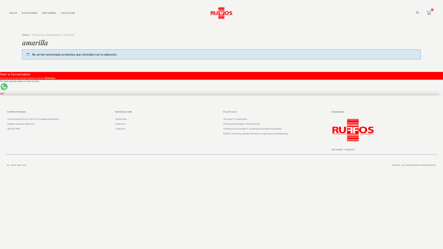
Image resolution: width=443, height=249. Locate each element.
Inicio (13, 13)
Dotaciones (30, 13)
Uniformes (49, 13)
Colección (68, 13)
